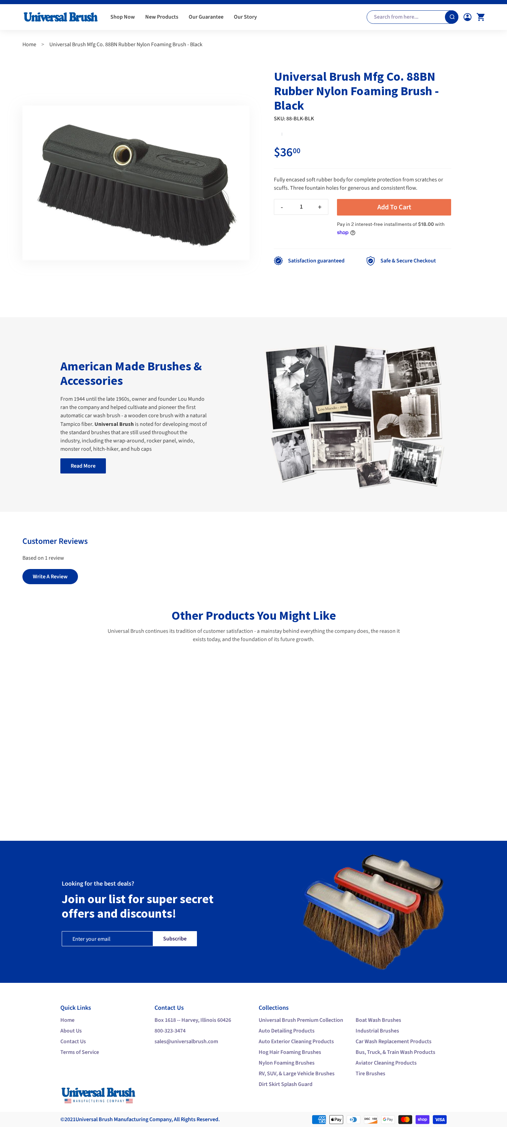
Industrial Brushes (377, 1031)
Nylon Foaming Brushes (287, 1063)
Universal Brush (94, 1119)
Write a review (50, 576)
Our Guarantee (206, 17)
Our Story (245, 17)
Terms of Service (79, 1052)
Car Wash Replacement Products (393, 1041)
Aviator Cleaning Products (386, 1063)
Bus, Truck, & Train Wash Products (395, 1052)
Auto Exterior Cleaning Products (296, 1041)
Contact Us (73, 1041)
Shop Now (122, 17)
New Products (161, 17)
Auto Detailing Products (287, 1031)
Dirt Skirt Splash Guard (285, 1084)
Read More (83, 466)
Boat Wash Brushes (378, 1020)
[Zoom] (136, 183)
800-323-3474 (170, 1031)
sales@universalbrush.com (186, 1041)
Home (29, 44)
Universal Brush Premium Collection (301, 1020)
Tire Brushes (370, 1073)
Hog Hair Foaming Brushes (290, 1052)
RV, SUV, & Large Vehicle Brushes (297, 1073)
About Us (71, 1031)
